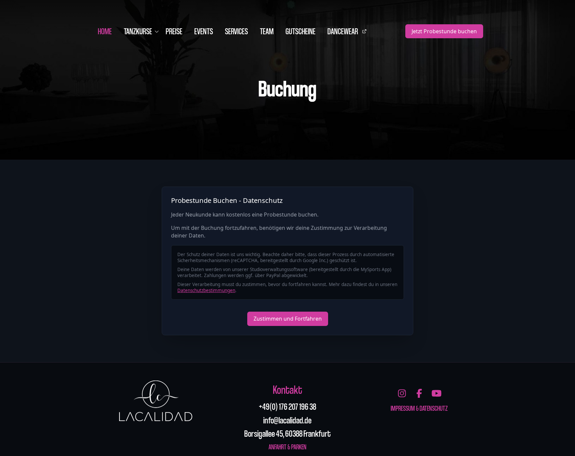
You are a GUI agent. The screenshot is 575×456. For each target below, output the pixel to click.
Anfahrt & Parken (287, 446)
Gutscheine (300, 31)
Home (105, 31)
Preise (174, 31)
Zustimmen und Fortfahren (288, 318)
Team (267, 31)
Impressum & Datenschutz (419, 408)
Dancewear (350, 33)
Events (203, 31)
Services (236, 31)
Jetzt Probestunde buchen (444, 31)
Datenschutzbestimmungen (206, 290)
